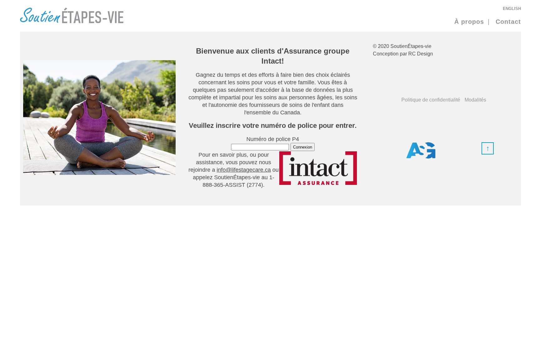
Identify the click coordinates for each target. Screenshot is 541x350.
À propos (469, 21)
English (512, 8)
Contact (508, 21)
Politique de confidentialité (430, 99)
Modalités (475, 99)
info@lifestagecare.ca (244, 170)
